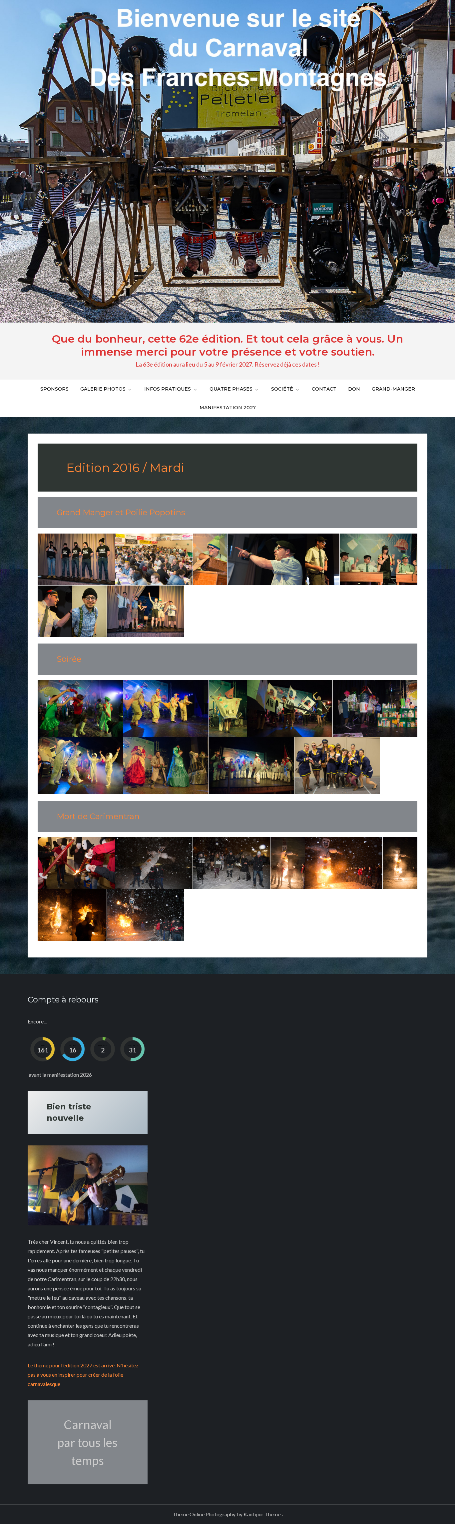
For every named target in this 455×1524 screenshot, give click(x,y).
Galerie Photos (103, 389)
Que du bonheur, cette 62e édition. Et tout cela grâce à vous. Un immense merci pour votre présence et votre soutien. (227, 345)
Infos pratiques (167, 389)
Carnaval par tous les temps (87, 1442)
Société (282, 389)
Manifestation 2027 (228, 408)
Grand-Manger (393, 389)
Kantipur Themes (263, 1514)
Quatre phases (231, 389)
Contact (324, 389)
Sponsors (54, 389)
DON (354, 389)
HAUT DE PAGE (427, 1516)
